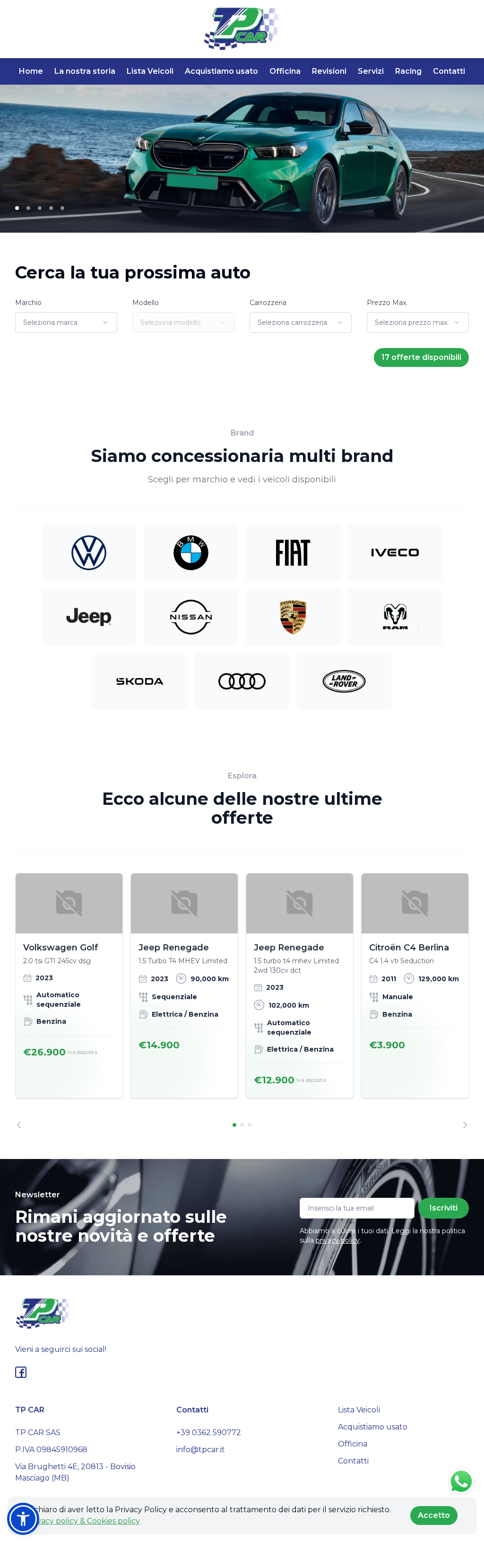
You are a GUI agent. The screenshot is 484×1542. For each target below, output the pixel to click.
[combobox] (66, 322)
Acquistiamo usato (221, 71)
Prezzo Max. (387, 302)
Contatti (449, 71)
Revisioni (329, 71)
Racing (408, 71)
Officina (285, 71)
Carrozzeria (268, 302)
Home (31, 71)
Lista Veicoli (150, 71)
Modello (145, 302)
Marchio (28, 302)
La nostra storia (84, 71)
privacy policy (338, 1240)
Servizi (371, 71)
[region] (242, 1001)
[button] (23, 1519)
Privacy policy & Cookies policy (83, 1520)
